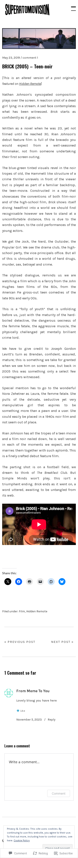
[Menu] (71, 6)
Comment (58, 793)
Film (22, 611)
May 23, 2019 (11, 58)
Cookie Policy (22, 840)
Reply (51, 719)
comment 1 (30, 58)
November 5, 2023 (29, 719)
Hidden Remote (30, 84)
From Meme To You (33, 691)
